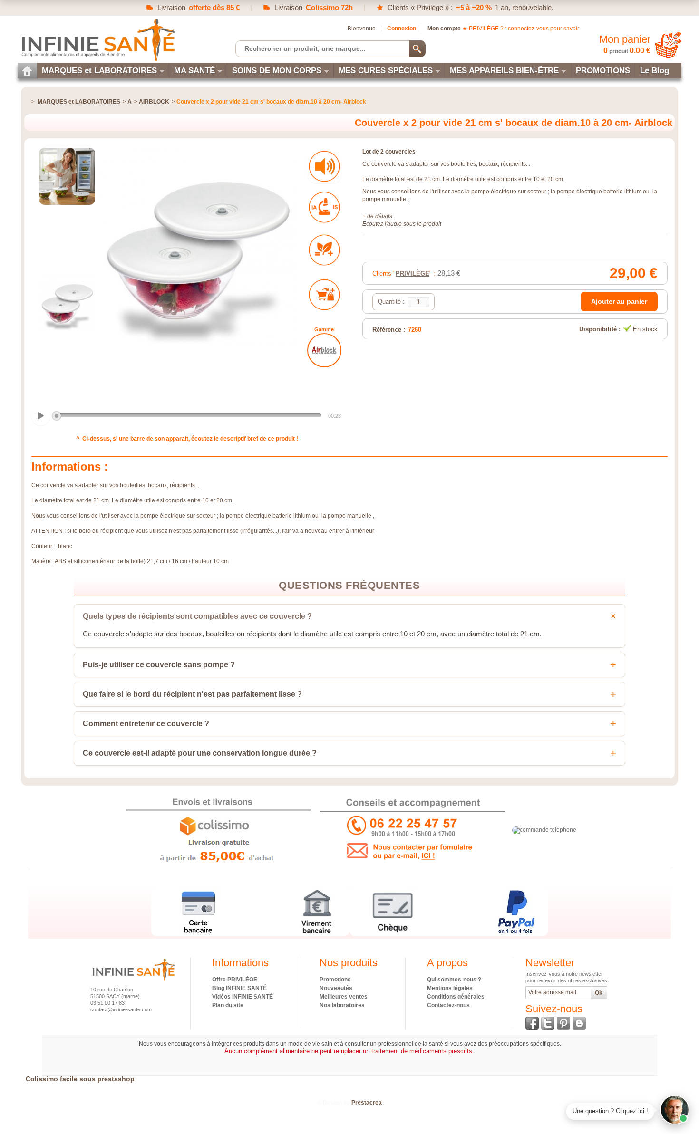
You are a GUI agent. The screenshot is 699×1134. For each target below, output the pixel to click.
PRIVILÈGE (412, 273)
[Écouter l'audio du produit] (324, 166)
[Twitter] (547, 1023)
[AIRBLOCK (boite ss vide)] (324, 350)
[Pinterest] (563, 1023)
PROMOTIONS (603, 70)
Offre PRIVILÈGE (234, 979)
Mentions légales (450, 988)
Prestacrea (366, 1102)
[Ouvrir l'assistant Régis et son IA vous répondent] (674, 1109)
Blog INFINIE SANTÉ (239, 988)
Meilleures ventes (344, 996)
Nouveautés (336, 988)
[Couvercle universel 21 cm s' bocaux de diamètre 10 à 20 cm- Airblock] (67, 176)
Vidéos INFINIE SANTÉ (242, 996)
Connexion (401, 28)
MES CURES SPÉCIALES (386, 70)
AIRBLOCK (154, 101)
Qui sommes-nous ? (454, 979)
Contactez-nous (448, 1005)
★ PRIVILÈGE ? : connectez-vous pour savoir (520, 28)
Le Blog (654, 70)
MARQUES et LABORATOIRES (99, 70)
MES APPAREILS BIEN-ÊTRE (504, 70)
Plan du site (227, 1005)
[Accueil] (27, 70)
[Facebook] (532, 1023)
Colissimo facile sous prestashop (80, 1079)
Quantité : (391, 301)
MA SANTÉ (194, 70)
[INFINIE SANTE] (97, 39)
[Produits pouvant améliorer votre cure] (324, 250)
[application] (187, 416)
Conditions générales (456, 996)
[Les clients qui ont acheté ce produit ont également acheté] (324, 295)
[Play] (40, 415)
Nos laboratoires (342, 1005)
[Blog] (579, 1023)
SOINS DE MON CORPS (276, 70)
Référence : (388, 329)
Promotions (335, 979)
